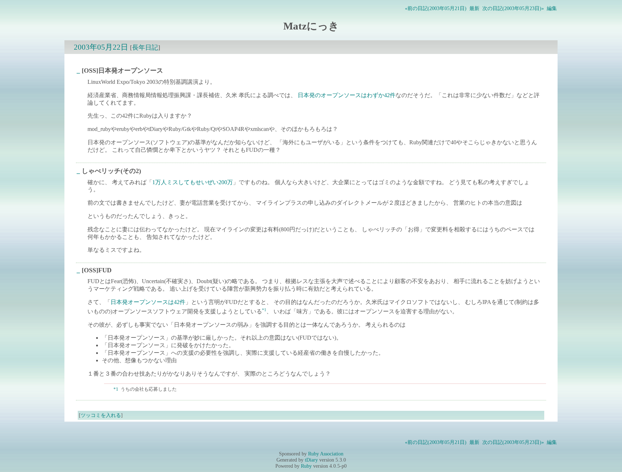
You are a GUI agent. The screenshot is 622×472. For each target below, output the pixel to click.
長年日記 (145, 47)
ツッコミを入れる (101, 415)
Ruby (306, 466)
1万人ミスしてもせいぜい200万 (192, 182)
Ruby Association (325, 454)
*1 (264, 310)
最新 (474, 8)
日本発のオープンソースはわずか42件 (347, 95)
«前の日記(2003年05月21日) (435, 8)
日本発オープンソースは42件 (148, 302)
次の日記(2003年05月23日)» (513, 8)
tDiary (311, 460)
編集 (552, 8)
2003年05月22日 (101, 47)
